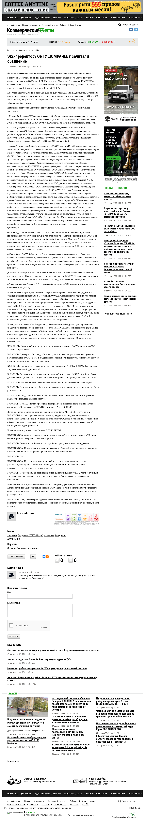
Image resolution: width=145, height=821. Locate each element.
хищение (12, 535)
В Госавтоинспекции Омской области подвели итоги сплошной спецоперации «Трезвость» (114, 739)
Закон (12, 693)
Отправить (13, 637)
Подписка (74, 805)
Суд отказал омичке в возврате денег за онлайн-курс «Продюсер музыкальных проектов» (53, 650)
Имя (9, 592)
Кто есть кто (35, 25)
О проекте (34, 805)
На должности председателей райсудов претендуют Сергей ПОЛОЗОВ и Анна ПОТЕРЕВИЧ (113, 701)
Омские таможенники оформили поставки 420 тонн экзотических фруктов (120, 299)
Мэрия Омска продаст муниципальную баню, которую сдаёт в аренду (119, 284)
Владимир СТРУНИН (29, 535)
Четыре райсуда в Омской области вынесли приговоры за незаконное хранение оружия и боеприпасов (115, 713)
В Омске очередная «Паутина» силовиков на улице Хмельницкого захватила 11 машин (119, 268)
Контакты (45, 805)
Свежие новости (115, 187)
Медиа (25, 25)
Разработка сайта (119, 817)
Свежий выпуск (13, 25)
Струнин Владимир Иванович (23, 548)
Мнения (55, 25)
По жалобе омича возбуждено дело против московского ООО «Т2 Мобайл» (119, 229)
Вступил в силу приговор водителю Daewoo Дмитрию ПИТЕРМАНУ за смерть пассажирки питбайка (118, 212)
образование (47, 535)
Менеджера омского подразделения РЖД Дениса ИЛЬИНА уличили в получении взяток (68, 733)
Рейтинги (64, 25)
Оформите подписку (35, 778)
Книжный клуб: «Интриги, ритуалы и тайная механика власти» (117, 196)
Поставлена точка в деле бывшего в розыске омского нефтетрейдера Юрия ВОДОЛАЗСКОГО (116, 726)
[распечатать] (32, 558)
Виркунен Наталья (25, 513)
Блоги (72, 25)
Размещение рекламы (16, 805)
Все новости (13, 761)
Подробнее (66, 808)
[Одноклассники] (47, 556)
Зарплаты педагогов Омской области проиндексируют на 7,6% (39, 659)
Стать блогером (60, 805)
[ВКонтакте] (44, 556)
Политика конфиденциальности (81, 815)
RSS (84, 805)
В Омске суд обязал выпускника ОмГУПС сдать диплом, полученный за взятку (47, 668)
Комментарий (13, 603)
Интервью (46, 25)
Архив (78, 25)
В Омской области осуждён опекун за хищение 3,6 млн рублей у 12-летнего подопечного (71, 747)
